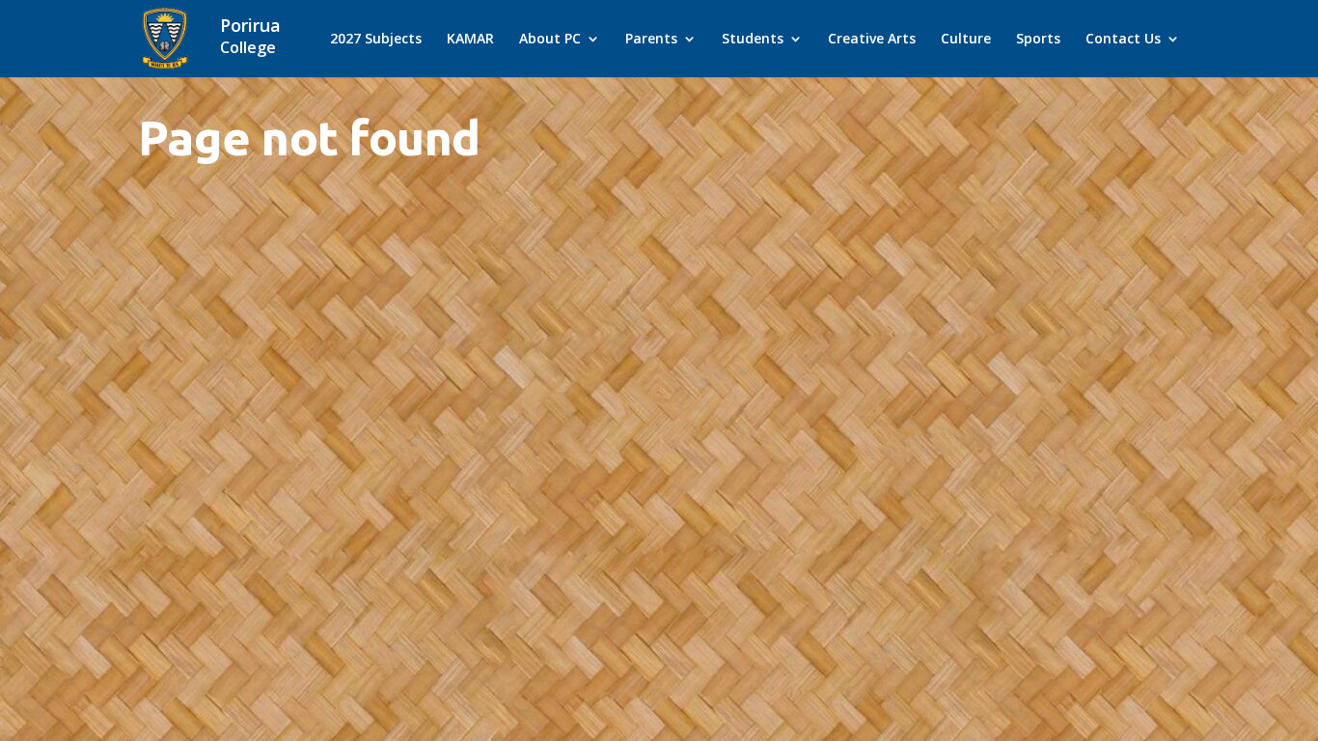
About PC (550, 39)
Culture (966, 39)
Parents (651, 39)
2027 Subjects (376, 39)
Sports (1038, 39)
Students (752, 39)
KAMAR (470, 39)
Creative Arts (872, 39)
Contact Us (1123, 39)
